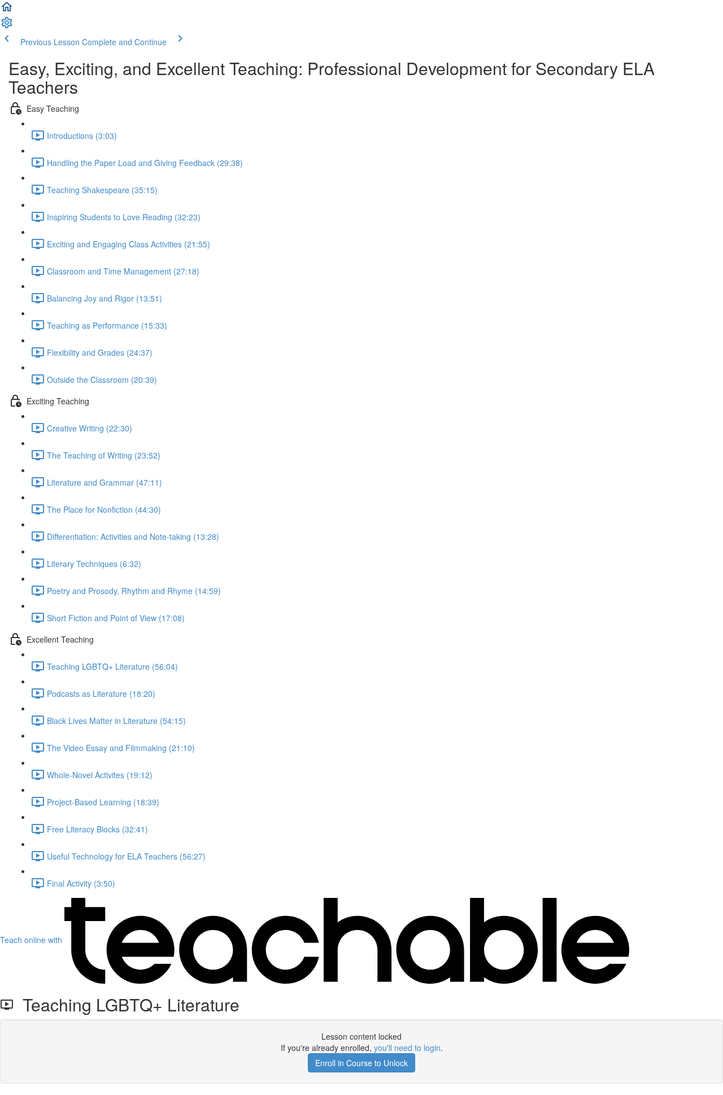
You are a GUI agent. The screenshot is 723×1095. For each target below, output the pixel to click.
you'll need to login (407, 1047)
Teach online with (32, 939)
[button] (7, 10)
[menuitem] (7, 26)
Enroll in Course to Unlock (361, 1062)
